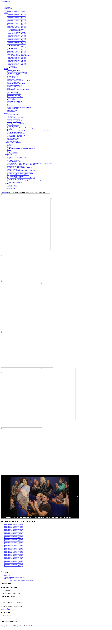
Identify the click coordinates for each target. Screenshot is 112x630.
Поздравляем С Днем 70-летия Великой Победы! (21, 178)
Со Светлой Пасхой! (13, 160)
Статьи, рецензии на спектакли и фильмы (19, 107)
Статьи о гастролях (12, 108)
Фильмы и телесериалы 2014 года (16, 17)
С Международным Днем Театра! (16, 158)
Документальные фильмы (14, 132)
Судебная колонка (15, 30)
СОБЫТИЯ (7, 183)
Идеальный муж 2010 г (13, 76)
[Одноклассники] (5, 590)
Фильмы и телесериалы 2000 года (16, 42)
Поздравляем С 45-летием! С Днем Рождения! (20, 173)
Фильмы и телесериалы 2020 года (16, 60)
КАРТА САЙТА (5, 609)
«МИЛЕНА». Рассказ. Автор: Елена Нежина (23, 148)
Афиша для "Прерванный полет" (16, 11)
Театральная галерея (13, 114)
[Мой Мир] (7, 590)
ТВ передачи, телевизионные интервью (18, 135)
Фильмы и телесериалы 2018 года (16, 51)
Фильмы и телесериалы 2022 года (16, 58)
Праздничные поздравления (15, 176)
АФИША (6, 10)
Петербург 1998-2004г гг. (14, 86)
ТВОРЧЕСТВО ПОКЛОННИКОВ (13, 142)
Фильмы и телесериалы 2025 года (16, 64)
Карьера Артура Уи (15, 48)
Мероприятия (11, 111)
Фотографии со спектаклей (14, 120)
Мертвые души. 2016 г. (13, 70)
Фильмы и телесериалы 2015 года (16, 14)
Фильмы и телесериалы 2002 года (16, 39)
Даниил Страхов (5, 1)
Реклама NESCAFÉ (12, 141)
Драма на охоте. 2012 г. (13, 75)
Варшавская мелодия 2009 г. (15, 79)
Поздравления (8, 154)
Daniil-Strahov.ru (30, 625)
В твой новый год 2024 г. (14, 102)
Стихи (9, 150)
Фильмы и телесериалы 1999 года (16, 44)
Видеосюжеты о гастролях (14, 136)
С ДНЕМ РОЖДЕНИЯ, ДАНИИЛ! (17, 182)
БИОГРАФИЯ (8, 8)
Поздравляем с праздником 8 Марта (17, 157)
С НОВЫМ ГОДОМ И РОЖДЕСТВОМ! (18, 179)
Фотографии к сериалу (20, 32)
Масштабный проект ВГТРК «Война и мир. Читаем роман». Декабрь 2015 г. (28, 130)
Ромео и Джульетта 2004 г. (14, 85)
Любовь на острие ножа (17, 29)
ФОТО (6, 113)
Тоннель (12, 66)
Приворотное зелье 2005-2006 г (16, 83)
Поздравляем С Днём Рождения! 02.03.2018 (19, 172)
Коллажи (9, 145)
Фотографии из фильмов (14, 122)
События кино (11, 188)
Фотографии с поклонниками (15, 123)
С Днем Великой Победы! (14, 161)
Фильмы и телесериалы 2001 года (16, 41)
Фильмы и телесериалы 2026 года (16, 54)
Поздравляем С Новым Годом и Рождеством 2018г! (21, 170)
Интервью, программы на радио (16, 133)
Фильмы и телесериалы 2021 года (16, 57)
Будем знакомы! (14, 45)
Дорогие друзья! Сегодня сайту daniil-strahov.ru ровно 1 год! (24, 181)
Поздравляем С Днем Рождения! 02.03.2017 (19, 167)
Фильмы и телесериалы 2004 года (16, 36)
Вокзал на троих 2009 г (13, 82)
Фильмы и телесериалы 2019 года (16, 52)
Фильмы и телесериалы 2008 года (16, 26)
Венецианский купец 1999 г (15, 97)
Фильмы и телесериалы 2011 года (16, 21)
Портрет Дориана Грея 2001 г (15, 91)
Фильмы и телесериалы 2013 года (16, 19)
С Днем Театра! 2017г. (13, 169)
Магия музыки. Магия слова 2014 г (17, 73)
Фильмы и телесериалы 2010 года (16, 23)
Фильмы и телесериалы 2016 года (16, 16)
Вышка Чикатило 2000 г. (14, 94)
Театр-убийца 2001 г (13, 92)
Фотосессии (10, 116)
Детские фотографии (13, 125)
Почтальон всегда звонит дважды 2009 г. (18, 80)
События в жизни (12, 186)
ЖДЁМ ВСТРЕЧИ (12, 153)
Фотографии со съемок (13, 119)
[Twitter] (3, 590)
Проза (9, 147)
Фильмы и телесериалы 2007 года (16, 27)
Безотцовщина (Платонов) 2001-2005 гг (18, 89)
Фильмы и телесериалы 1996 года (16, 47)
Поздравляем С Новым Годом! (15, 166)
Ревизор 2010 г (11, 77)
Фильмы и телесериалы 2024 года (16, 63)
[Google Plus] (9, 590)
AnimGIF (9, 151)
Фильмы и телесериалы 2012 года (16, 20)
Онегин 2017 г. (11, 98)
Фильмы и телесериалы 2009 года (16, 24)
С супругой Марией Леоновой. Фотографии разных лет (23, 128)
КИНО (6, 13)
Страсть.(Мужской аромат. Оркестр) (17, 72)
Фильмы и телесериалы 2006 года (16, 33)
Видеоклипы (10, 144)
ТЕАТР (6, 69)
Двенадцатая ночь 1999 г (14, 95)
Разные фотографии (12, 126)
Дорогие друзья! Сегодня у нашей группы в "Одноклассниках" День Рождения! (29, 163)
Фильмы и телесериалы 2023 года (16, 61)
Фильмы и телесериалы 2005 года (16, 35)
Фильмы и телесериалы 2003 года (16, 38)
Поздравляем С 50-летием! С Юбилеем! (18, 175)
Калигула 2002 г (11, 88)
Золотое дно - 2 (14, 67)
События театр (11, 185)
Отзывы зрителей (12, 110)
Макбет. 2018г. (11, 100)
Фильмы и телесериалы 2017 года (16, 49)
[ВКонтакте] (1, 590)
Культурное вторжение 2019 (15, 101)
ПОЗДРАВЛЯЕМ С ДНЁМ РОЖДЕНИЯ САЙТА (21, 164)
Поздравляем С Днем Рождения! (16, 155)
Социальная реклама (13, 138)
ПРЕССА (6, 104)
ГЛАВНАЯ (7, 7)
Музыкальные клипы (13, 139)
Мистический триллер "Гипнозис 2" (20, 55)
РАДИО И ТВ (8, 129)
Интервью (10, 105)
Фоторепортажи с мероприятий (16, 117)
